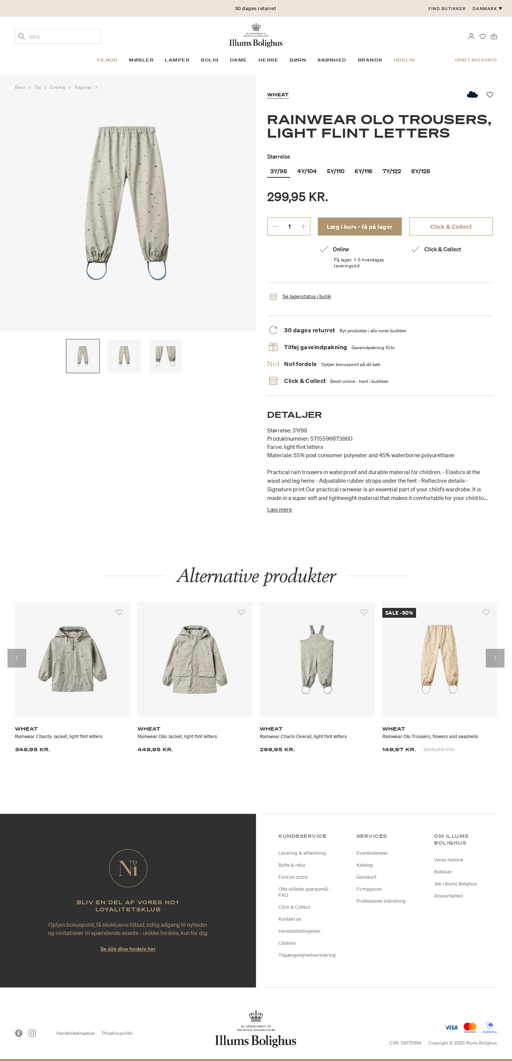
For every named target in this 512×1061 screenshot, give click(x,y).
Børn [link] (298, 60)
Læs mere (279, 509)
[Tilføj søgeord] (21, 37)
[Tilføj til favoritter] (119, 612)
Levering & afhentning (302, 853)
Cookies (287, 943)
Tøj (38, 87)
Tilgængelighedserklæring (307, 955)
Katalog (364, 865)
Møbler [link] (141, 60)
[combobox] (58, 36)
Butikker (443, 872)
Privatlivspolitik (117, 1033)
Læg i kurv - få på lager (360, 226)
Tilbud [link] (107, 60)
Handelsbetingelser (299, 931)
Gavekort (366, 877)
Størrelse (278, 156)
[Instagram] (32, 1033)
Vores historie (448, 860)
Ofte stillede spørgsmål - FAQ (304, 892)
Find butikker (447, 9)
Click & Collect (451, 226)
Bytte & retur (292, 865)
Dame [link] (238, 60)
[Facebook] (18, 1033)
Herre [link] (269, 60)
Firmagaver (369, 889)
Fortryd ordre (293, 877)
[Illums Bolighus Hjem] (256, 34)
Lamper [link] (177, 60)
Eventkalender (372, 853)
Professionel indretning (381, 901)
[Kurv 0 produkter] (494, 35)
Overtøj (58, 87)
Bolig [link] (210, 60)
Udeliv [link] (405, 60)
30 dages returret (255, 8)
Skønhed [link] (332, 60)
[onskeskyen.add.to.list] (473, 94)
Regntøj (84, 87)
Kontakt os (289, 919)
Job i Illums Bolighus (455, 884)
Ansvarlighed (448, 896)
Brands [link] (370, 60)
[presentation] (16, 658)
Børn (21, 87)
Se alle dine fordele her (128, 948)
